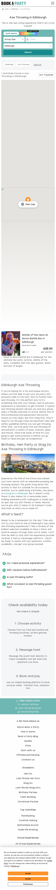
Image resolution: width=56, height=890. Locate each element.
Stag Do (28, 783)
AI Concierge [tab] (29, 33)
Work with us (28, 750)
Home (6, 9)
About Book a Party (28, 727)
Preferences (28, 884)
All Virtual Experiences (27, 844)
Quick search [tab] (11, 33)
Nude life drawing (28, 829)
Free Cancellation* (29, 701)
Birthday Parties (28, 792)
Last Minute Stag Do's (28, 787)
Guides (28, 741)
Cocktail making (28, 820)
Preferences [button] (15, 866)
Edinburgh (14, 9)
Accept (28, 873)
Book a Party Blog (28, 736)
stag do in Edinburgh (17, 493)
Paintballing (28, 816)
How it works (28, 731)
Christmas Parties (28, 801)
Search (28, 53)
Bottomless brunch (28, 825)
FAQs (28, 745)
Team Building (28, 797)
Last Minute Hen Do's (28, 778)
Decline (28, 879)
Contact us (28, 759)
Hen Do (28, 773)
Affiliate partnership (28, 755)
